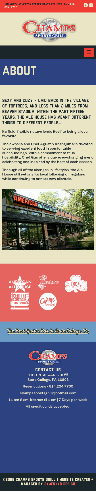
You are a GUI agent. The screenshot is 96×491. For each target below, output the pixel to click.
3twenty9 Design (59, 484)
